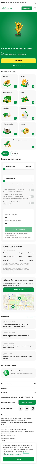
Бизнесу (16, 2)
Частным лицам (6, 2)
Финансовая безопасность (9, 427)
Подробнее (18, 60)
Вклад (14, 153)
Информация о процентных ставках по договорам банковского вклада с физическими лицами (16, 419)
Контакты (4, 415)
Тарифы (3, 440)
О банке (23, 2)
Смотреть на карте (18, 289)
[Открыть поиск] (35, 3)
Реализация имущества (8, 435)
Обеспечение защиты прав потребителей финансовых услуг (17, 423)
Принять (18, 459)
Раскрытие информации (8, 438)
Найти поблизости (27, 402)
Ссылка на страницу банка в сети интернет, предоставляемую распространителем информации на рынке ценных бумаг (17, 431)
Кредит (5, 153)
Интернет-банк (26, 8)
